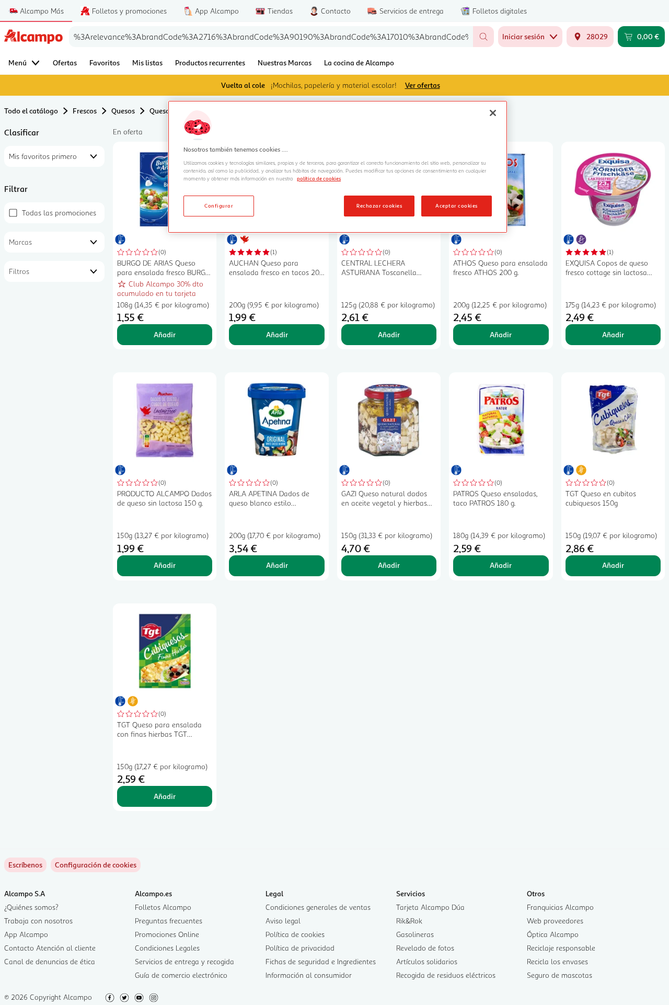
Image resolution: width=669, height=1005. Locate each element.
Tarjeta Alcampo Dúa (430, 907)
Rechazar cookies (379, 205)
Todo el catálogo (31, 110)
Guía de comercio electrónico (181, 974)
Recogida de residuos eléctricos (445, 974)
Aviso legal (283, 920)
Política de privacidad (300, 947)
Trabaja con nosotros (38, 920)
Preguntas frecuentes (168, 920)
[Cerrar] (492, 112)
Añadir (165, 334)
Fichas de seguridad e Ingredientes (321, 961)
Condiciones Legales (167, 947)
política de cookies (319, 178)
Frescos (85, 110)
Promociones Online (167, 934)
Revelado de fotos (425, 947)
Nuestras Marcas (285, 62)
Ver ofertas (422, 85)
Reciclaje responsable (561, 947)
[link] (96, 865)
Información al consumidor (309, 974)
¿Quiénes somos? (31, 907)
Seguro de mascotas (559, 974)
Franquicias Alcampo (560, 907)
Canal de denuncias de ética (49, 961)
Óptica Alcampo (553, 934)
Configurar (218, 205)
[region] (337, 166)
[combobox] (271, 36)
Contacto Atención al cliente (50, 947)
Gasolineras (415, 934)
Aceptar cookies (456, 205)
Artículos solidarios (426, 961)
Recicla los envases (557, 961)
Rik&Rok (409, 920)
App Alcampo (26, 934)
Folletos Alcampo (163, 907)
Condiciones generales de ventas (318, 907)
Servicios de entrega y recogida (184, 961)
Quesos (123, 110)
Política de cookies (295, 934)
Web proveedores (555, 920)
